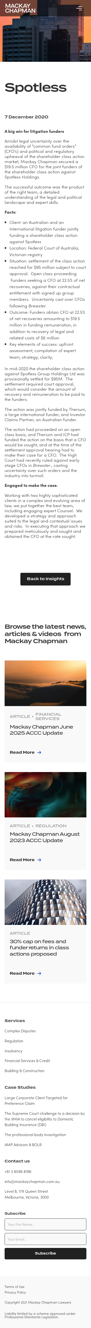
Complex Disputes (20, 1030)
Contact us (17, 1161)
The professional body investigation (35, 1134)
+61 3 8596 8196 (18, 1171)
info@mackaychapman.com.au (32, 1181)
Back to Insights (45, 579)
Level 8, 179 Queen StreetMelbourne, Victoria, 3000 (27, 1193)
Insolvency (14, 1050)
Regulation (14, 1040)
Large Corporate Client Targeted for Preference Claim (36, 1100)
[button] (79, 8)
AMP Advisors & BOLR (23, 1144)
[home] (20, 8)
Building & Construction (24, 1070)
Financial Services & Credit (27, 1060)
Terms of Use (15, 1286)
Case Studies (20, 1088)
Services (15, 1021)
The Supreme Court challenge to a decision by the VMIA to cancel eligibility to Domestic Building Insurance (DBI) (45, 1118)
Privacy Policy (15, 1292)
